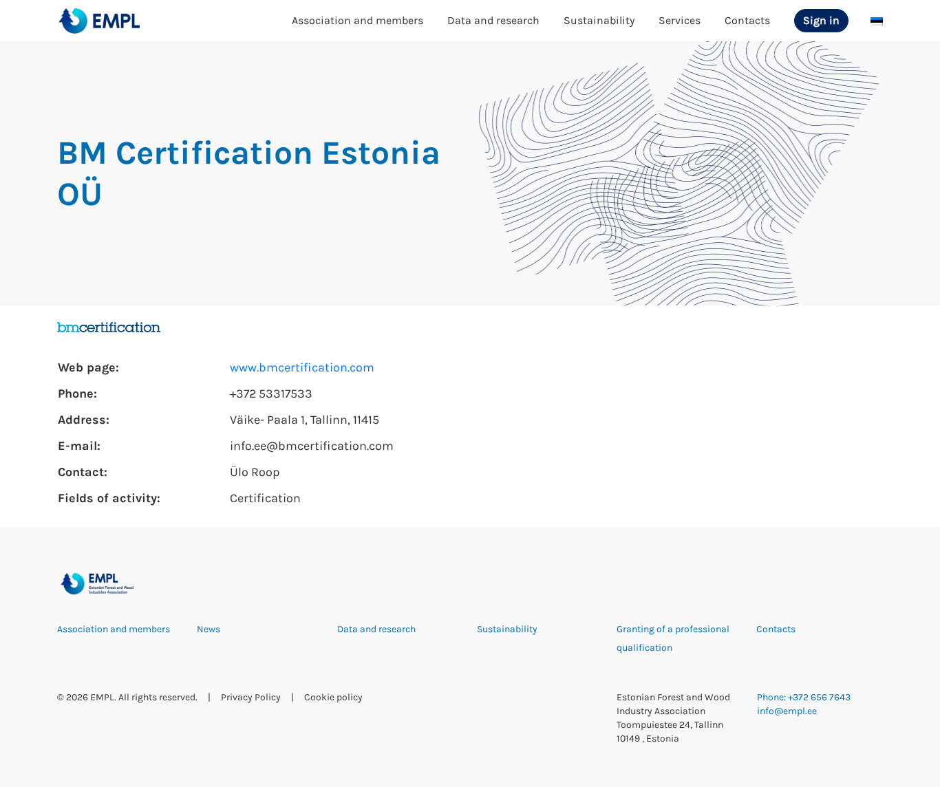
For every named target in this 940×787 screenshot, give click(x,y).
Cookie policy (333, 697)
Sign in (821, 20)
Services (680, 20)
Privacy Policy (251, 697)
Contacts (747, 20)
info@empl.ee (787, 711)
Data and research (493, 20)
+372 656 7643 (819, 697)
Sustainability (599, 20)
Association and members (357, 20)
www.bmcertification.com (302, 367)
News (208, 629)
